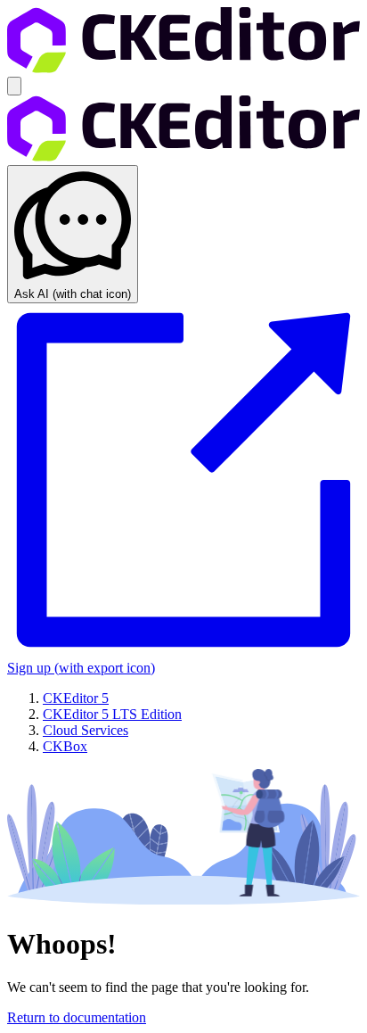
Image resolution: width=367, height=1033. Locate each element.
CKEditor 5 (76, 698)
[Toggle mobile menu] (14, 86)
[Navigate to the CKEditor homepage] (183, 68)
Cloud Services (85, 730)
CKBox (65, 746)
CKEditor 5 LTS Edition (112, 714)
